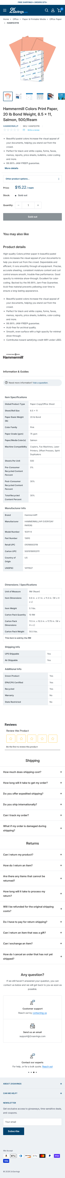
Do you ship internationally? (20, 804)
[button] (59, 10)
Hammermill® (10, 126)
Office (16, 19)
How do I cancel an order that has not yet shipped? (28, 956)
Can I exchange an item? (18, 943)
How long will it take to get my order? (25, 782)
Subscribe (13, 1131)
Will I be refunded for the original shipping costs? (28, 909)
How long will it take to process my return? (24, 893)
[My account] (52, 10)
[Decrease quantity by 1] (18, 205)
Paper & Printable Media (34, 19)
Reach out (47, 1066)
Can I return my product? (18, 854)
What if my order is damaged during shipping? (24, 828)
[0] (59, 10)
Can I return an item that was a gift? (24, 932)
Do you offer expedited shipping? (23, 793)
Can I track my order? (16, 815)
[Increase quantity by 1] (38, 205)
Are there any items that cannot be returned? (24, 878)
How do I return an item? (18, 865)
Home (6, 19)
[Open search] (46, 10)
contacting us (40, 1013)
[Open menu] (4, 10)
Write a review (33, 130)
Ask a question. (40, 382)
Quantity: (8, 205)
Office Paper (56, 19)
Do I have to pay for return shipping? (25, 921)
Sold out (32, 216)
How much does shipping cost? (22, 772)
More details (11, 168)
